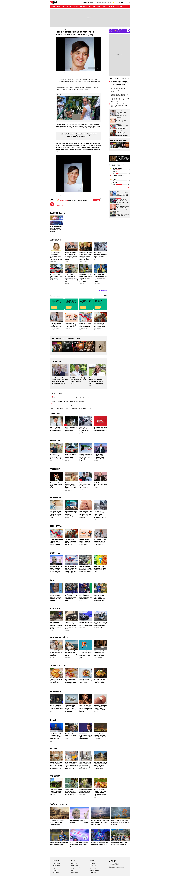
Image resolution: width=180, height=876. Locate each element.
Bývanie (53, 748)
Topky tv (104, 6)
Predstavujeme (67, 630)
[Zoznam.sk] (112, 867)
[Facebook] (109, 861)
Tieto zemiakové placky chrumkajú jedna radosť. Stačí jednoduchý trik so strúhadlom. (56, 682)
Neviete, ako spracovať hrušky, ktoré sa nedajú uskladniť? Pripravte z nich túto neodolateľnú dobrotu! (100, 793)
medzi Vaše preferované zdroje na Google (73, 200)
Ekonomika (92, 6)
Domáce (53, 6)
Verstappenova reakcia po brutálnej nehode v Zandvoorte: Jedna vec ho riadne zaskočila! (85, 596)
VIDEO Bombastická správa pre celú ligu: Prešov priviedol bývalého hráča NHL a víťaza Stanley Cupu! (99, 597)
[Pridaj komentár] (52, 189)
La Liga (66, 601)
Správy (66, 713)
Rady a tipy (81, 684)
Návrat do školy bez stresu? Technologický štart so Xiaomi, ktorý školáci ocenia (70, 326)
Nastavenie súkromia (57, 867)
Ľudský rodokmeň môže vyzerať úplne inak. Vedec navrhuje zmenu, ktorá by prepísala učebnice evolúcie (85, 708)
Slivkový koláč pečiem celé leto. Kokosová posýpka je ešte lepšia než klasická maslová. (70, 682)
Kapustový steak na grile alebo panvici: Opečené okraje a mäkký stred (100, 681)
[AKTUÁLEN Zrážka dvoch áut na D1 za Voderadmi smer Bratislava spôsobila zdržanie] (100, 421)
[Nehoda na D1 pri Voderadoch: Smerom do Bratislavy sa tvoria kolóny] (86, 421)
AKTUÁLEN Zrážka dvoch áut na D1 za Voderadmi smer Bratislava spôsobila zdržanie (100, 430)
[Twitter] (115, 861)
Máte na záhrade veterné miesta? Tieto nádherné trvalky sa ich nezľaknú (85, 791)
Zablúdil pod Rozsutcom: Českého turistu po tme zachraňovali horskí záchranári (70, 397)
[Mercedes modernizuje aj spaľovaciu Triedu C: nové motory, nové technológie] (86, 616)
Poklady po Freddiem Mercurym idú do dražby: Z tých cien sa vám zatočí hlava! (56, 485)
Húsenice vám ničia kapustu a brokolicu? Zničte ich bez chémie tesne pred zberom (70, 792)
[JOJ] (111, 172)
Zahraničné (60, 6)
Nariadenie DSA (56, 872)
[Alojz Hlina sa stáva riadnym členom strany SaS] (71, 727)
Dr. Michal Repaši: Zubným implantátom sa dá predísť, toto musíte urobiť (78, 379)
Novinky (95, 628)
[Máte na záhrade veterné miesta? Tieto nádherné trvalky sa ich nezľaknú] (86, 783)
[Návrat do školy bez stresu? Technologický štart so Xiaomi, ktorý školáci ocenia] (86, 533)
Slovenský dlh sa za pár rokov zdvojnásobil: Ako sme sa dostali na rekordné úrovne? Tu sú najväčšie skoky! (71, 570)
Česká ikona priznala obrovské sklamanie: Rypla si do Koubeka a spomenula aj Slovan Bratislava (55, 597)
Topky (65, 29)
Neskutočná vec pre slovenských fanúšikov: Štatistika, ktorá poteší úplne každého (100, 326)
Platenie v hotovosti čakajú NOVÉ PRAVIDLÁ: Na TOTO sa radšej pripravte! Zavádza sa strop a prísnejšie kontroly (122, 194)
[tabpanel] (119, 94)
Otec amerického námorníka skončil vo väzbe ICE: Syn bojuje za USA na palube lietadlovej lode (56, 457)
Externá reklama (74, 865)
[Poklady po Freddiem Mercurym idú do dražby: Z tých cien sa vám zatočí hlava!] (56, 476)
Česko (51, 601)
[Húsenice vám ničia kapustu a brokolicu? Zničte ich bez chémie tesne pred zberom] (71, 783)
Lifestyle (111, 6)
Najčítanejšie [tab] (114, 78)
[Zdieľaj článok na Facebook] (52, 194)
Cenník (72, 868)
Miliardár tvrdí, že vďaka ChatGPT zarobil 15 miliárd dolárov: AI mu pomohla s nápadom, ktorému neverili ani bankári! (56, 570)
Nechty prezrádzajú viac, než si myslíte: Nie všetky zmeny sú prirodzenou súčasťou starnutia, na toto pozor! (85, 514)
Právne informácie (56, 863)
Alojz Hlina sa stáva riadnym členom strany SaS (70, 735)
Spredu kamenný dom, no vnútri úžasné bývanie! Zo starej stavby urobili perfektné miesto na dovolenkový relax (100, 765)
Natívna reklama (74, 872)
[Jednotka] (111, 176)
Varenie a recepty (58, 666)
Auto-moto (55, 609)
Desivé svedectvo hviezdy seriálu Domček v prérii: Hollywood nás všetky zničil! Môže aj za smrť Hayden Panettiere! (120, 84)
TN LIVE (53, 720)
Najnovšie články (56, 394)
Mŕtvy (64, 196)
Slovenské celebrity (120, 156)
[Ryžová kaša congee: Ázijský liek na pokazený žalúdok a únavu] (86, 673)
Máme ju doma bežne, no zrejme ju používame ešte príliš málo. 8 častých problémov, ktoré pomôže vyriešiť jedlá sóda (71, 765)
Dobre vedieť (52, 329)
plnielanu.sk (96, 545)
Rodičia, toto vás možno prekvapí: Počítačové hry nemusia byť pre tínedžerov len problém (71, 513)
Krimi (67, 29)
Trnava (95, 433)
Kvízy (98, 6)
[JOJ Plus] (111, 183)
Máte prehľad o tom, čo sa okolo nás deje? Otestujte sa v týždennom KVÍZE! (122, 214)
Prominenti (69, 6)
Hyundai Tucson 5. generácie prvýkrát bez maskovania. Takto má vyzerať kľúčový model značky (70, 625)
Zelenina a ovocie (68, 795)
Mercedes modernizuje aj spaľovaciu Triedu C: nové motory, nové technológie (85, 624)
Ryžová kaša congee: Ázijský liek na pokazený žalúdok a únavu (85, 681)
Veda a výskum (96, 711)
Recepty (95, 797)
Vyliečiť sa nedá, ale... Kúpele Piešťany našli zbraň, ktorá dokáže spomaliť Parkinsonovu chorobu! (60, 380)
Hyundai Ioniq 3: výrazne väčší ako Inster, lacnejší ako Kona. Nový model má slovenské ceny (100, 625)
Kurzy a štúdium (67, 657)
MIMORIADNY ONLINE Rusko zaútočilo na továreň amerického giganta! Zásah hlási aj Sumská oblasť (122, 201)
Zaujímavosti (83, 6)
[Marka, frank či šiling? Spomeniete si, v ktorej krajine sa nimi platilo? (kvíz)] (100, 560)
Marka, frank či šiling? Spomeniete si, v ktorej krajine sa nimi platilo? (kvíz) (100, 569)
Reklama (73, 860)
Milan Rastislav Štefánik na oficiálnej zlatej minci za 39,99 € (65, 405)
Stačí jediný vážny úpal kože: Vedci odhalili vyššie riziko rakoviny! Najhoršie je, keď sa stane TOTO (56, 514)
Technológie (55, 691)
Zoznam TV (56, 361)
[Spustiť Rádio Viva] (119, 29)
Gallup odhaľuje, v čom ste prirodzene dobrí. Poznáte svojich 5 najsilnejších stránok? (99, 653)
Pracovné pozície (55, 296)
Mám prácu (52, 657)
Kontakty (92, 860)
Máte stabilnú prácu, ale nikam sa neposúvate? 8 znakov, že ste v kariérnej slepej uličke (56, 653)
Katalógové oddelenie (94, 868)
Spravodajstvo (92, 863)
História (80, 713)
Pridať (97, 200)
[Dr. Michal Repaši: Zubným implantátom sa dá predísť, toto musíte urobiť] (78, 370)
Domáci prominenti (68, 490)
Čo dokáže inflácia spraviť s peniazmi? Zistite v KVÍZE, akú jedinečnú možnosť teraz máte (85, 326)
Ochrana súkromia (56, 865)
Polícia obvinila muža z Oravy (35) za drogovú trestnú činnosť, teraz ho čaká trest (56, 229)
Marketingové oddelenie (94, 870)
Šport (76, 6)
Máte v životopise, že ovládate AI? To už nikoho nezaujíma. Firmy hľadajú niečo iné (71, 653)
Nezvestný (74, 196)
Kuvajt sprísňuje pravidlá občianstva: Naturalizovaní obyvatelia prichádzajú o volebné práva (85, 457)
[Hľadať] (128, 6)
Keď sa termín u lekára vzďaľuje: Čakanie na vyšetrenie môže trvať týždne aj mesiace (55, 326)
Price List (73, 870)
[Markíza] (111, 168)
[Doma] (111, 179)
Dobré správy (56, 526)
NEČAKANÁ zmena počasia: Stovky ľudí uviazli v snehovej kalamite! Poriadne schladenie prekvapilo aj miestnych (100, 514)
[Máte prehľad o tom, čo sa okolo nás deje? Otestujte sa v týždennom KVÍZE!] (113, 213)
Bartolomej (102, 2)
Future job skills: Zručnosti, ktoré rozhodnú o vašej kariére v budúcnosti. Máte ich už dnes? (85, 654)
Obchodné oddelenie (94, 867)
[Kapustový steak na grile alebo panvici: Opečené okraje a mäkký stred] (100, 673)
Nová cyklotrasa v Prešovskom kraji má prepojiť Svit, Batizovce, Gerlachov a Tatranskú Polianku (56, 625)
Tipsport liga (96, 601)
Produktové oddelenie (94, 865)
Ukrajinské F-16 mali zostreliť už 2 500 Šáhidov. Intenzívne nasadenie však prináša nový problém (70, 708)
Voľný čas (119, 6)
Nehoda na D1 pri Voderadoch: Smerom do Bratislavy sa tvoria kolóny (67, 401)
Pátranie (69, 196)
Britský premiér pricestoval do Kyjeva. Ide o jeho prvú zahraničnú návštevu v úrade (85, 736)
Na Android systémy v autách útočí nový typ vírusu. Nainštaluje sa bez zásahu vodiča (56, 707)
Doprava (51, 630)
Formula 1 (81, 600)
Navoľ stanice (111, 187)
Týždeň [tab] (127, 78)
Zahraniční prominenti (54, 489)
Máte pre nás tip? (93, 872)
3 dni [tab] (122, 78)
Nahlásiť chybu (59, 205)
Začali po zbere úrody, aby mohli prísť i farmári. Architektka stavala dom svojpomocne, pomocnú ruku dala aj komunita (56, 765)
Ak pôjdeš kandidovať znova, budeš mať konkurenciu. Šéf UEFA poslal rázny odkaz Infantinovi (55, 737)
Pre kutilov (55, 776)
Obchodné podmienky (75, 867)
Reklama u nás (74, 863)
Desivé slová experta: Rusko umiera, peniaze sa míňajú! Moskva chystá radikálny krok (122, 207)
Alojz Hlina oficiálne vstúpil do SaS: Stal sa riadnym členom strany (55, 429)
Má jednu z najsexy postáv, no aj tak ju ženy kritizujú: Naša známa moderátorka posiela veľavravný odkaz (122, 159)
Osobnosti (96, 487)
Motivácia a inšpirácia (98, 657)
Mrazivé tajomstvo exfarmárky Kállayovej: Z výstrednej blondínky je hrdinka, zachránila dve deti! (96, 381)
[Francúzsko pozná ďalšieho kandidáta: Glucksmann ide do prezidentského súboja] (100, 448)
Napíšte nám (55, 870)
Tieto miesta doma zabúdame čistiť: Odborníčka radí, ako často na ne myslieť (119, 90)
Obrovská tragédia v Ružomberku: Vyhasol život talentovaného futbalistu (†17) (78, 135)
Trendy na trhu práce (83, 658)
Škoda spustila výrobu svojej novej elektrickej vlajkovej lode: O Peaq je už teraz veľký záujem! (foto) (85, 570)
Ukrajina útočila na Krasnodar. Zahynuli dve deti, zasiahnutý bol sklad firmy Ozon (100, 736)
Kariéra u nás (55, 868)
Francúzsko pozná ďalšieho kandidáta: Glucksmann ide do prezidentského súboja (100, 456)
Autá (51, 711)
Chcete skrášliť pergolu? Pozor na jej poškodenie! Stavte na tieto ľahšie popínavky (56, 792)
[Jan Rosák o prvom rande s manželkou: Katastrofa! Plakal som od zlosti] (100, 476)
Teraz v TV (112, 165)
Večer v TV (120, 165)
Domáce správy (57, 414)
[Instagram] (112, 861)
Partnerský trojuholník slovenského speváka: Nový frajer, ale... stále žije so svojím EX (85, 485)
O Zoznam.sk (56, 860)
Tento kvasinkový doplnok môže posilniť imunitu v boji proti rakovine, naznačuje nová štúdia (100, 707)
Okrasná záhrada (53, 795)
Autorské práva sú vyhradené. (114, 864)
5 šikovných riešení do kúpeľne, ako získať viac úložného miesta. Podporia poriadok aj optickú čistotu (85, 765)
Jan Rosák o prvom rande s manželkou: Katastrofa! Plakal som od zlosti (100, 484)
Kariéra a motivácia (59, 637)
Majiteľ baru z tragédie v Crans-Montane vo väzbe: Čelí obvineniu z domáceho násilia (71, 408)
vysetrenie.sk (81, 519)
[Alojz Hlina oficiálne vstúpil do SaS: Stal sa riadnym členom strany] (56, 421)
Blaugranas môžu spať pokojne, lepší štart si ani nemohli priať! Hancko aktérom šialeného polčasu (71, 597)
